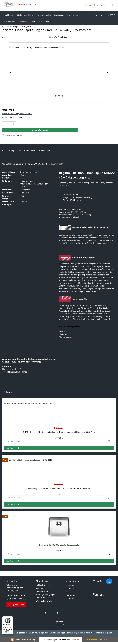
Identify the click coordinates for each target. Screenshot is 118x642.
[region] (59, 71)
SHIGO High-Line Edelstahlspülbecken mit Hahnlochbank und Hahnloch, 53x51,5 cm (59, 432)
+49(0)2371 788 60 (10, 374)
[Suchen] (113, 5)
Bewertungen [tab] (44, 150)
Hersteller (70, 598)
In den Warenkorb (40, 130)
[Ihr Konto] (102, 14)
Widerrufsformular (44, 601)
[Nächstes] (107, 72)
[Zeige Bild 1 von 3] (55, 96)
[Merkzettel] (97, 14)
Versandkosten (51, 633)
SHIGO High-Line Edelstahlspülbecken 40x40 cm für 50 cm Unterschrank (59, 488)
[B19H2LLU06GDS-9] (59, 72)
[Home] (3, 26)
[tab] (8, 150)
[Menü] (11, 617)
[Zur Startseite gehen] (19, 4)
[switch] (7, 631)
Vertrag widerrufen (16, 604)
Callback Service (43, 585)
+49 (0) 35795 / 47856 (16, 595)
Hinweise (75, 640)
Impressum (70, 595)
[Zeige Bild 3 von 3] (62, 96)
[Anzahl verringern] (4, 123)
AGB (67, 591)
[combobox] (97, 5)
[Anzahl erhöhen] (13, 123)
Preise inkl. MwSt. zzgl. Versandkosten (17, 114)
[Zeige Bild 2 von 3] (59, 96)
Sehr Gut (64, 639)
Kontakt (39, 588)
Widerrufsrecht (42, 597)
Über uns (70, 585)
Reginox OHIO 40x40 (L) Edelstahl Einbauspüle (59, 545)
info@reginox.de (9, 377)
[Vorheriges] (10, 72)
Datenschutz (71, 588)
